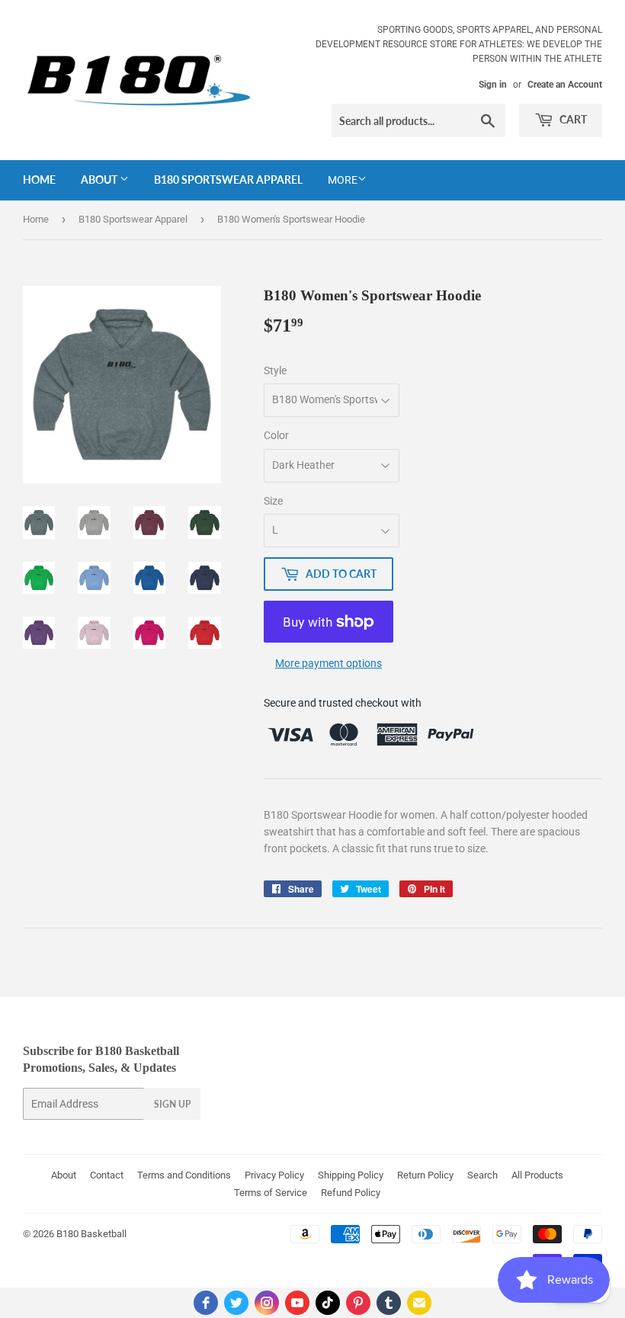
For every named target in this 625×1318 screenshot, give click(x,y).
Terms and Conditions (184, 1175)
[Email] (419, 1303)
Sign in (493, 84)
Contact (106, 1175)
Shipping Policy (350, 1175)
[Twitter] (236, 1303)
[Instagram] (267, 1303)
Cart (572, 119)
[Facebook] (206, 1303)
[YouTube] (297, 1303)
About (100, 179)
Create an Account (564, 84)
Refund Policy (350, 1192)
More (342, 180)
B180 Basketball (91, 1233)
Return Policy (425, 1175)
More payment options (328, 663)
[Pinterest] (358, 1303)
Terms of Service (270, 1192)
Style (275, 370)
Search (482, 1175)
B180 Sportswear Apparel (228, 179)
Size (273, 501)
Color (276, 435)
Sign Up (172, 1104)
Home (39, 179)
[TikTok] (328, 1303)
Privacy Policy (274, 1175)
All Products (537, 1175)
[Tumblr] (389, 1303)
